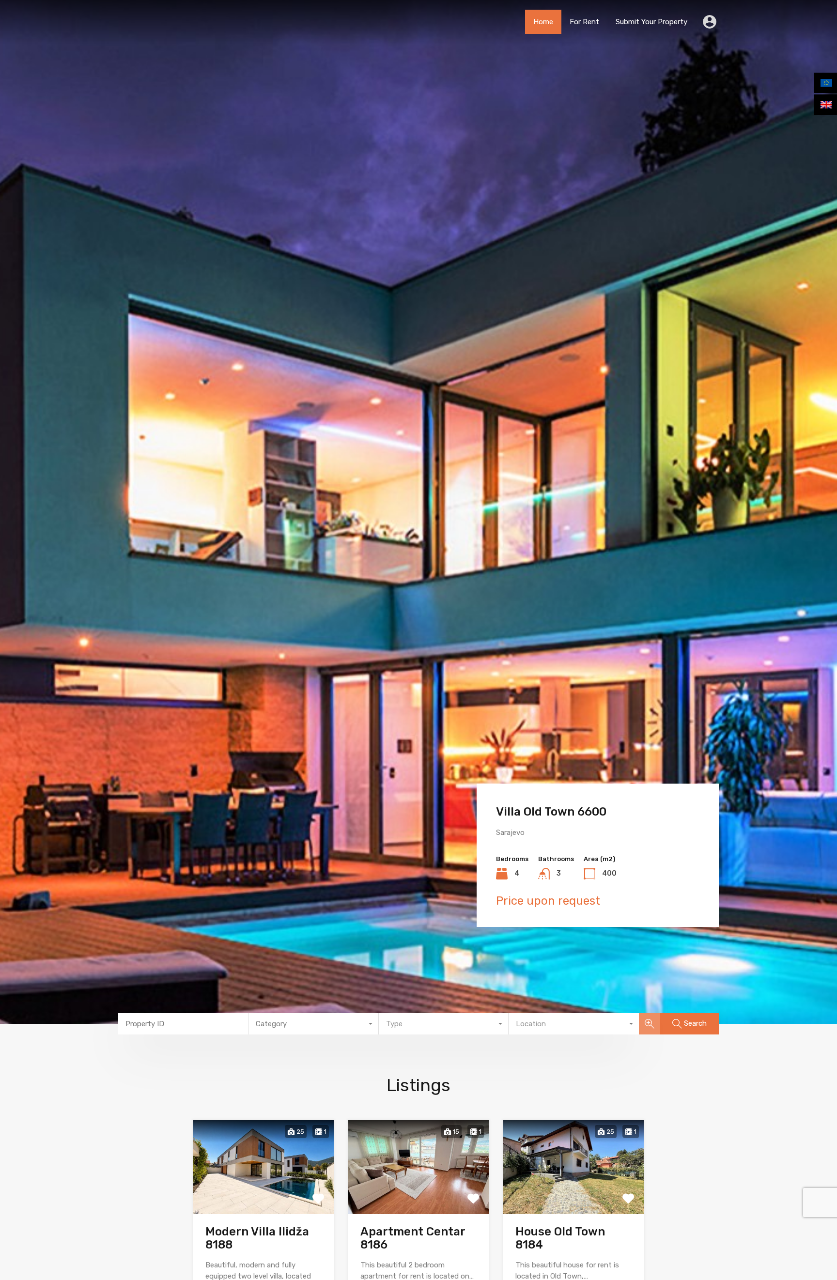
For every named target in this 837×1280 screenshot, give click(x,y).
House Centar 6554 (550, 811)
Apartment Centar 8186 (412, 1238)
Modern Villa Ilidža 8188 (257, 1238)
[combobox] (313, 1023)
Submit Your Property (651, 21)
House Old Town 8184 (560, 1238)
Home (543, 21)
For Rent (584, 21)
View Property (264, 1194)
